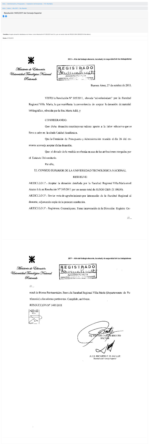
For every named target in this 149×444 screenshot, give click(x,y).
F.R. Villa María (48, 4)
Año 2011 (15, 8)
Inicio (4, 4)
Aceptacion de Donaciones (34, 4)
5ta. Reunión (23, 8)
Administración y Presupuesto (16, 4)
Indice (9, 8)
